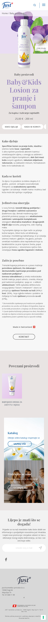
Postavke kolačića (24, 618)
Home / (5, 13)
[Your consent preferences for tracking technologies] (43, 617)
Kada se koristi (32, 126)
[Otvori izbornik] (43, 4)
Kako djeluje (11, 126)
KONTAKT (24, 336)
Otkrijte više (21, 487)
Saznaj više (20, 443)
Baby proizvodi (17, 13)
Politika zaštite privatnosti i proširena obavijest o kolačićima (23, 616)
